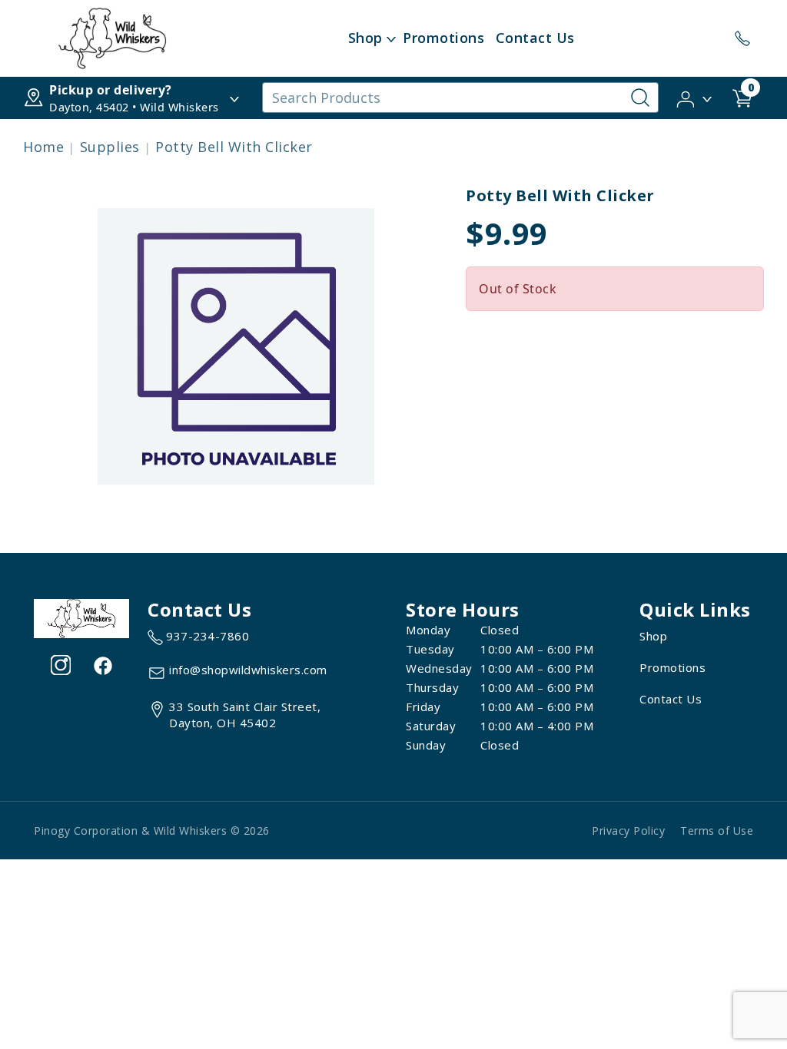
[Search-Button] (640, 97)
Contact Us (535, 37)
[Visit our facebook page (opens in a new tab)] (102, 665)
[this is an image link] (81, 617)
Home (43, 146)
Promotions (443, 37)
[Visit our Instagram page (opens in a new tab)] (61, 665)
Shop (365, 37)
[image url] (112, 36)
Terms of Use (716, 830)
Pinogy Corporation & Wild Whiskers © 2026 (152, 830)
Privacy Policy (628, 830)
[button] (695, 97)
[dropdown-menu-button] (391, 38)
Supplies (110, 146)
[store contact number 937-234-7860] (742, 38)
